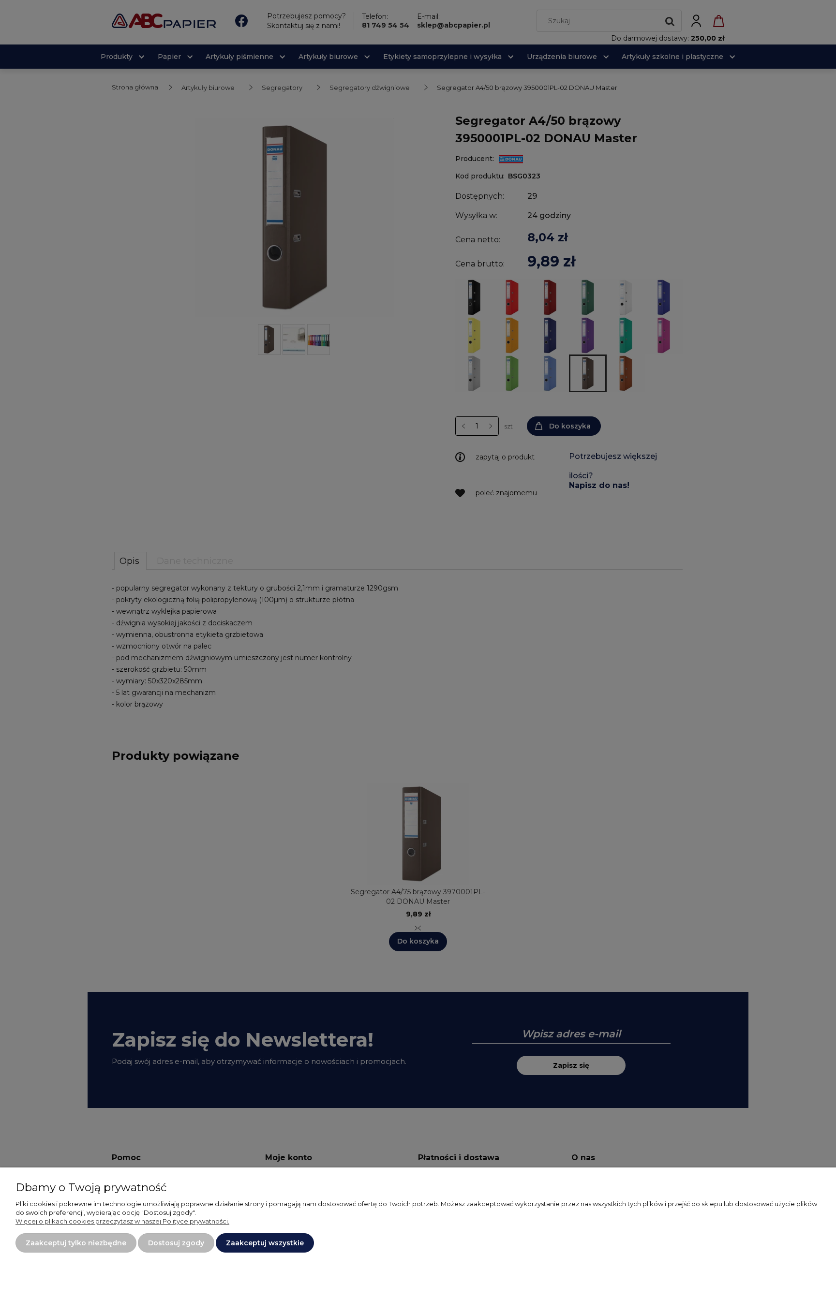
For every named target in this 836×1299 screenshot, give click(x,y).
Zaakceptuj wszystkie (265, 1243)
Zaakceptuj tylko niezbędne (76, 1243)
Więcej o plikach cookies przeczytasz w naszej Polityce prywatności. (122, 1221)
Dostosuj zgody (176, 1243)
